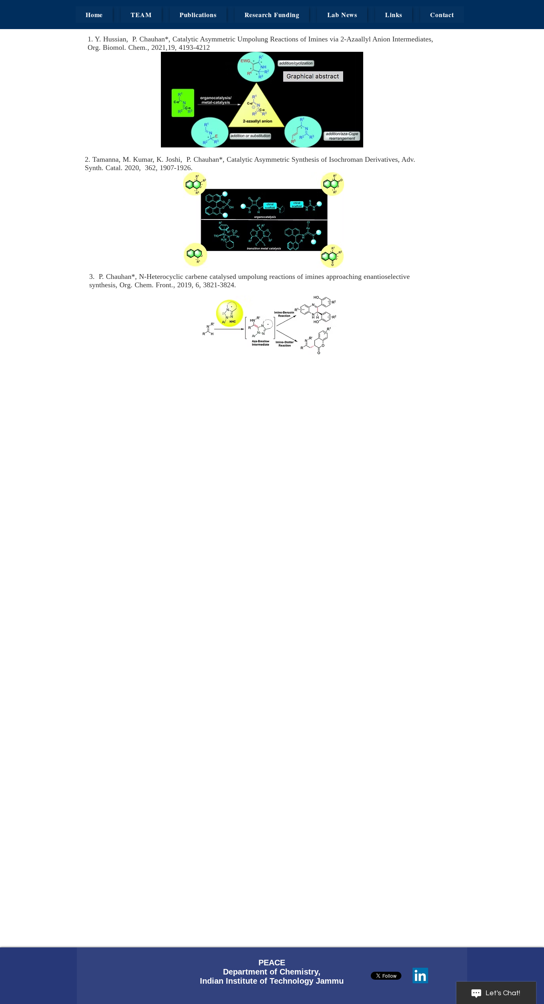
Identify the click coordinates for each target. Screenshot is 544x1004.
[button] (141, 14)
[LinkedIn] (420, 975)
